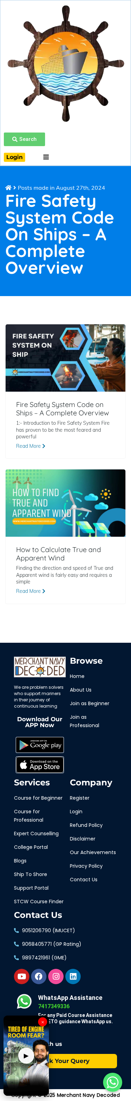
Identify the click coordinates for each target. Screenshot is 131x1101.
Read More (29, 446)
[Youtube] (21, 976)
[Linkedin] (73, 976)
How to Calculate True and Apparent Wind (58, 553)
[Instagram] (56, 976)
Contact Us (38, 915)
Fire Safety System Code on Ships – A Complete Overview (62, 408)
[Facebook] (38, 976)
